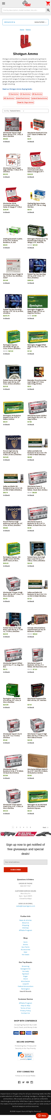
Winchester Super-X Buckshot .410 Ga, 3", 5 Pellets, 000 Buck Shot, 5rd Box (37, 665)
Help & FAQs (25, 1006)
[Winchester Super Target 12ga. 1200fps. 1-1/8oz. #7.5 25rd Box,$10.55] (13, 160)
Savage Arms (25, 969)
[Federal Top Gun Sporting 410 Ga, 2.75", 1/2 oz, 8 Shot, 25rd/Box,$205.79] (13, 301)
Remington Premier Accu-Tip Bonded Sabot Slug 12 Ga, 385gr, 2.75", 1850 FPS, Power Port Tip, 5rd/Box (38, 241)
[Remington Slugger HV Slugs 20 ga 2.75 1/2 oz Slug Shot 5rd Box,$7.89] (37, 301)
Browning (25, 966)
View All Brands (25, 991)
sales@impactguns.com (25, 906)
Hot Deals (25, 955)
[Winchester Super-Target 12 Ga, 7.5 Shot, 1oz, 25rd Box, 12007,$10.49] (13, 266)
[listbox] (17, 111)
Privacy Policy (25, 1011)
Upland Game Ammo (39, 98)
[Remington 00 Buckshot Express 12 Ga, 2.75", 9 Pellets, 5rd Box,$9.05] (13, 408)
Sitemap (25, 928)
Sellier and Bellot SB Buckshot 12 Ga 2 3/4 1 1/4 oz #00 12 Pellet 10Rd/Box (37, 594)
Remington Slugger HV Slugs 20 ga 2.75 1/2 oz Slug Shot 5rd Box (36, 311)
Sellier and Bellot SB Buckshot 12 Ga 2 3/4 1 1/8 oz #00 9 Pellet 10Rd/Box (37, 452)
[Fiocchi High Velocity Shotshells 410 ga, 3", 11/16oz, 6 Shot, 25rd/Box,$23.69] (13, 443)
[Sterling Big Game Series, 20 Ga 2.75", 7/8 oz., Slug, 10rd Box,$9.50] (37, 195)
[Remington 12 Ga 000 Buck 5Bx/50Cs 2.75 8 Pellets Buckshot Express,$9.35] (37, 797)
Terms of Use (25, 1008)
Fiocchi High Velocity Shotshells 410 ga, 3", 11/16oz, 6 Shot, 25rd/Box (12, 452)
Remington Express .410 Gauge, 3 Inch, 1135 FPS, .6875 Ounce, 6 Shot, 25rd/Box (12, 559)
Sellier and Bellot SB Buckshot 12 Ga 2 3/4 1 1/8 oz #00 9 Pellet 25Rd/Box (12, 488)
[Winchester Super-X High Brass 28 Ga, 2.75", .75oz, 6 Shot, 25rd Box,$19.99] (13, 125)
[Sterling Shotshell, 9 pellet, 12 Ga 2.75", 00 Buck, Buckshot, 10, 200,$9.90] (13, 231)
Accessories (25, 950)
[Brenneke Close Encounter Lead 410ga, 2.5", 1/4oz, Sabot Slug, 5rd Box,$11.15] (37, 372)
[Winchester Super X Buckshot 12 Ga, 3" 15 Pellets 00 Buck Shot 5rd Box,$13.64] (13, 761)
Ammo (25, 945)
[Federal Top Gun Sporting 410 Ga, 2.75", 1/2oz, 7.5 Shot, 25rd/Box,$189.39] (37, 266)
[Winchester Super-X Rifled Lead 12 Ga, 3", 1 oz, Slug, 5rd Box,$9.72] (13, 655)
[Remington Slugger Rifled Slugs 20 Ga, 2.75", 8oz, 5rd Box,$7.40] (37, 337)
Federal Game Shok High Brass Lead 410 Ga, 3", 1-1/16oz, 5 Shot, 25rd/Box (36, 559)
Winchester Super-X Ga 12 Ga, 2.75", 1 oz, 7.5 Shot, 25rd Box (12, 735)
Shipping (25, 925)
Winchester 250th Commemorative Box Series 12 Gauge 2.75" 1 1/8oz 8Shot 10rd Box (36, 170)
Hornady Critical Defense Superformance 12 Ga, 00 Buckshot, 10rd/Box (37, 629)
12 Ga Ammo (13, 94)
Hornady (25, 971)
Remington (25, 989)
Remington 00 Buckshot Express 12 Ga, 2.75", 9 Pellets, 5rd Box (12, 417)
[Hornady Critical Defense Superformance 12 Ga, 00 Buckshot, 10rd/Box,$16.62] (37, 620)
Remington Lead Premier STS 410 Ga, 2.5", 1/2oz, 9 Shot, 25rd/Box (12, 700)
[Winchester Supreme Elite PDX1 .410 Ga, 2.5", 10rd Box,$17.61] (37, 690)
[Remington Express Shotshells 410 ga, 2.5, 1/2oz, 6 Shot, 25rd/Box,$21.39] (13, 337)
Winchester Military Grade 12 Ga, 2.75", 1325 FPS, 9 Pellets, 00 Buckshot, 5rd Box (38, 771)
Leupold (26, 984)
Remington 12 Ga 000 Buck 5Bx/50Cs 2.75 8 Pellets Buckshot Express (37, 806)
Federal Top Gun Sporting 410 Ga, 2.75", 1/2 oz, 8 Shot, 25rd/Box (13, 311)
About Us (25, 923)
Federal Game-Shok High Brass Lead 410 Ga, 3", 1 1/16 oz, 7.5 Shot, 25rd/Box (13, 629)
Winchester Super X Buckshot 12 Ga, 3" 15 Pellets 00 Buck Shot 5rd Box (13, 771)
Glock (25, 979)
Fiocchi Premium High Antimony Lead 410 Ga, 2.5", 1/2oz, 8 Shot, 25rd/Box (13, 523)
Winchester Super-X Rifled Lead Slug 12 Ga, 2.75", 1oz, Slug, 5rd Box (37, 417)
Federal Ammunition (25, 986)
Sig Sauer (25, 974)
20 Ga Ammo (25, 94)
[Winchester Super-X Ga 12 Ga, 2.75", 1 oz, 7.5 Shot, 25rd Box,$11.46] (13, 726)
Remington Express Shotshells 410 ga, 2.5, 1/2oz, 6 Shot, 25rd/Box (11, 346)
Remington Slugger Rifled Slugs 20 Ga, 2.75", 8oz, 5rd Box (37, 346)
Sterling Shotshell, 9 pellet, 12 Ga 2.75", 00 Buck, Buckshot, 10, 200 (12, 240)
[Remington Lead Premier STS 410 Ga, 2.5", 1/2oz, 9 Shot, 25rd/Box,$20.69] (13, 690)
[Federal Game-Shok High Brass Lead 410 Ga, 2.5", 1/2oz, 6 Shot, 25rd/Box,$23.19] (13, 372)
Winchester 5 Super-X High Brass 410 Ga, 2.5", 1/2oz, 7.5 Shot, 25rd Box (13, 594)
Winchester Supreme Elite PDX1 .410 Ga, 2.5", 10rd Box (37, 699)
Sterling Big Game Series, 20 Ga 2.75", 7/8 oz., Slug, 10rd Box (37, 205)
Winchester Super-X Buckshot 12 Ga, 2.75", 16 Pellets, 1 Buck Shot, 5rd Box (37, 488)
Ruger (25, 976)
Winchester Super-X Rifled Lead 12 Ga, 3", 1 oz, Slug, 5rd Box (13, 665)
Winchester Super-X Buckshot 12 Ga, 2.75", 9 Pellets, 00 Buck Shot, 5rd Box (37, 524)
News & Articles (25, 920)
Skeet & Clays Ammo (25, 102)
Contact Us (25, 1013)
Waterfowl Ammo (22, 98)
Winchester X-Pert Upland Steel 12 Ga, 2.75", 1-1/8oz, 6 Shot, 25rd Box (13, 806)
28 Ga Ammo (37, 94)
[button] (25, 22)
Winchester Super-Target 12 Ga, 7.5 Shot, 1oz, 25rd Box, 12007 (13, 276)
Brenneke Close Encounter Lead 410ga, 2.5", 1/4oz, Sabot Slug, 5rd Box (37, 382)
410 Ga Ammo (9, 98)
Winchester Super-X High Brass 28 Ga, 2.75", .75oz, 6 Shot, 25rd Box (13, 134)
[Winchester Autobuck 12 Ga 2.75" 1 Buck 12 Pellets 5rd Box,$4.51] (37, 125)
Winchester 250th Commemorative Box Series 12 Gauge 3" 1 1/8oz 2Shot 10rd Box (12, 206)
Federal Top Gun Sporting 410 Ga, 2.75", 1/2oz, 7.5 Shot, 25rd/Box (37, 276)
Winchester (25, 981)
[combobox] (24, 10)
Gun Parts (25, 947)
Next (45, 827)
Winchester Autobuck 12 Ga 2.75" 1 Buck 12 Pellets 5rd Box (37, 134)
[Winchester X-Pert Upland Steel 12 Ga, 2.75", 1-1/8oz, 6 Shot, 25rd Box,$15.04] (13, 797)
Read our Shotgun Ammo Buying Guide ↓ (17, 89)
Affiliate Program (25, 930)
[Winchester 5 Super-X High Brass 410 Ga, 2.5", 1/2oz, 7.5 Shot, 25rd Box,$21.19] (13, 584)
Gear (25, 952)
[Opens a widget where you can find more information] (42, 1116)
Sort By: (6, 111)
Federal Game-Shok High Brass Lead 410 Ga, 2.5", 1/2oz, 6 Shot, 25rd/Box (12, 382)
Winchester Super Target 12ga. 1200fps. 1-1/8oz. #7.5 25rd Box (13, 170)
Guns (25, 942)
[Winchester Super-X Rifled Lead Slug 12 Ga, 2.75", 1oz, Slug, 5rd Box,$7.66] (37, 408)
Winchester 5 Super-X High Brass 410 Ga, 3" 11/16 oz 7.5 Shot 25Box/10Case (37, 735)
